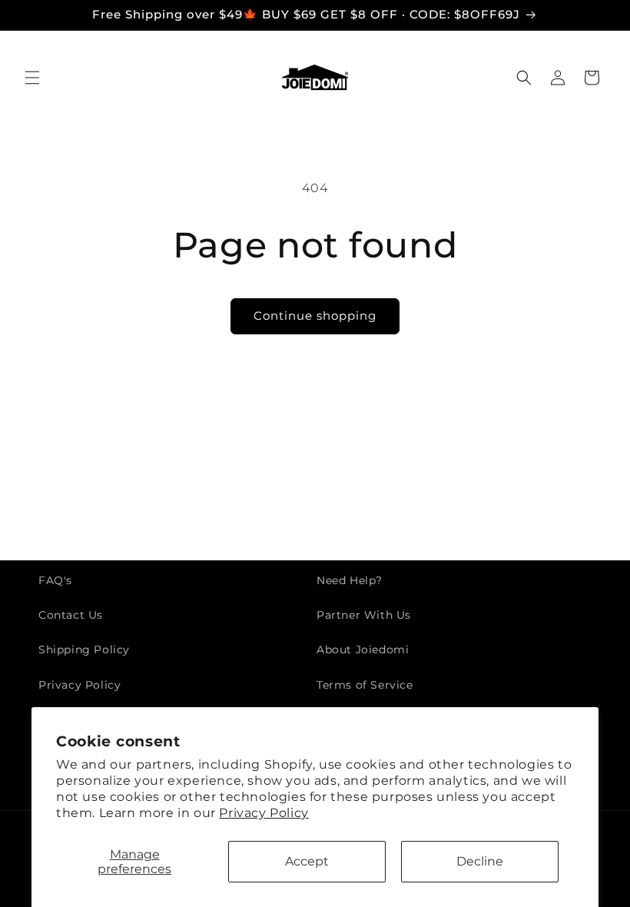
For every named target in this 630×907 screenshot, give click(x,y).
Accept (307, 861)
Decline (479, 861)
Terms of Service (365, 685)
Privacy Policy (263, 813)
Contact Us (70, 615)
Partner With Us (364, 615)
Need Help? (350, 580)
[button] (32, 78)
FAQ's (55, 580)
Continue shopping (315, 315)
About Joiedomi (363, 649)
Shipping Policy (84, 649)
